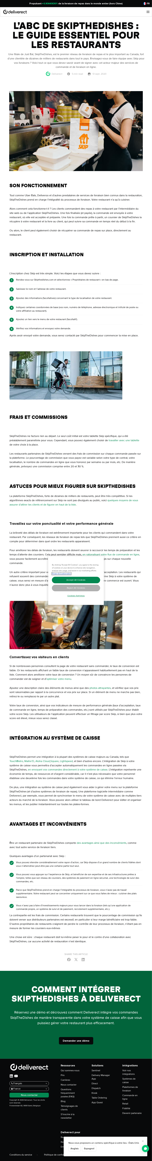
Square (54, 761)
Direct (95, 1083)
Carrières (65, 1080)
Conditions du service (21, 1154)
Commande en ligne (130, 1097)
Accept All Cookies (76, 580)
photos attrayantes (100, 688)
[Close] (142, 1141)
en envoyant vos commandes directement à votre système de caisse (67, 769)
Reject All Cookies (76, 588)
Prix (63, 1075)
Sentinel (96, 1070)
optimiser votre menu (58, 679)
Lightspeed (66, 761)
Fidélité (126, 1108)
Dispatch (96, 1088)
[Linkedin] (83, 959)
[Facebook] (69, 959)
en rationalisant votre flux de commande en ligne (110, 554)
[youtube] (16, 1076)
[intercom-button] (145, 1148)
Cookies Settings (76, 596)
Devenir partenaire (132, 1113)
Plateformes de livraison (130, 1089)
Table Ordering (99, 1097)
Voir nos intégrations (128, 1072)
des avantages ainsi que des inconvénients (101, 842)
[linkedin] (11, 1076)
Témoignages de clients (69, 1108)
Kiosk (94, 1093)
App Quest (97, 1102)
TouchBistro (16, 761)
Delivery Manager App (101, 1077)
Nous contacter (68, 1084)
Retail (125, 1103)
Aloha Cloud (42, 761)
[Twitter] (76, 959)
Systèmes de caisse (129, 1080)
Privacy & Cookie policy (61, 573)
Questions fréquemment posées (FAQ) (68, 1093)
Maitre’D (29, 761)
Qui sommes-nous (70, 1070)
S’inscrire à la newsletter (67, 1116)
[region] (76, 580)
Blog (63, 1101)
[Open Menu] (148, 12)
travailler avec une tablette (124, 440)
